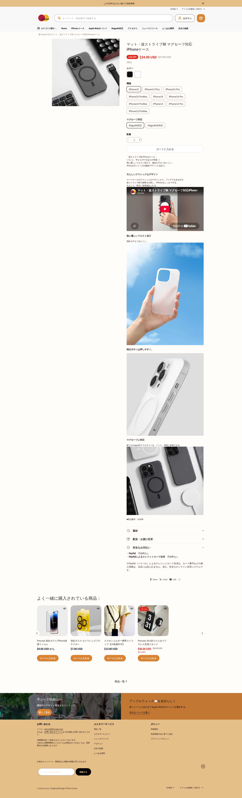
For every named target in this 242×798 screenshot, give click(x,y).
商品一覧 (120, 681)
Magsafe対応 (117, 28)
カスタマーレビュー (102, 734)
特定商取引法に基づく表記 (162, 734)
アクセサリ (133, 28)
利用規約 (154, 729)
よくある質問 (168, 28)
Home (64, 28)
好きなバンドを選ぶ (140, 712)
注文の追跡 (183, 28)
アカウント (98, 743)
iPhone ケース (77, 28)
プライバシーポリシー (160, 738)
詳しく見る (44, 712)
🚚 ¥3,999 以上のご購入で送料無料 (119, 3)
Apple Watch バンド (98, 28)
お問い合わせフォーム (53, 731)
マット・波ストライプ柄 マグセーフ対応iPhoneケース (76, 34)
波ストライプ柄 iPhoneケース (142, 156)
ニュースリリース (150, 28)
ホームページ (44, 34)
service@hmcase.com (53, 729)
